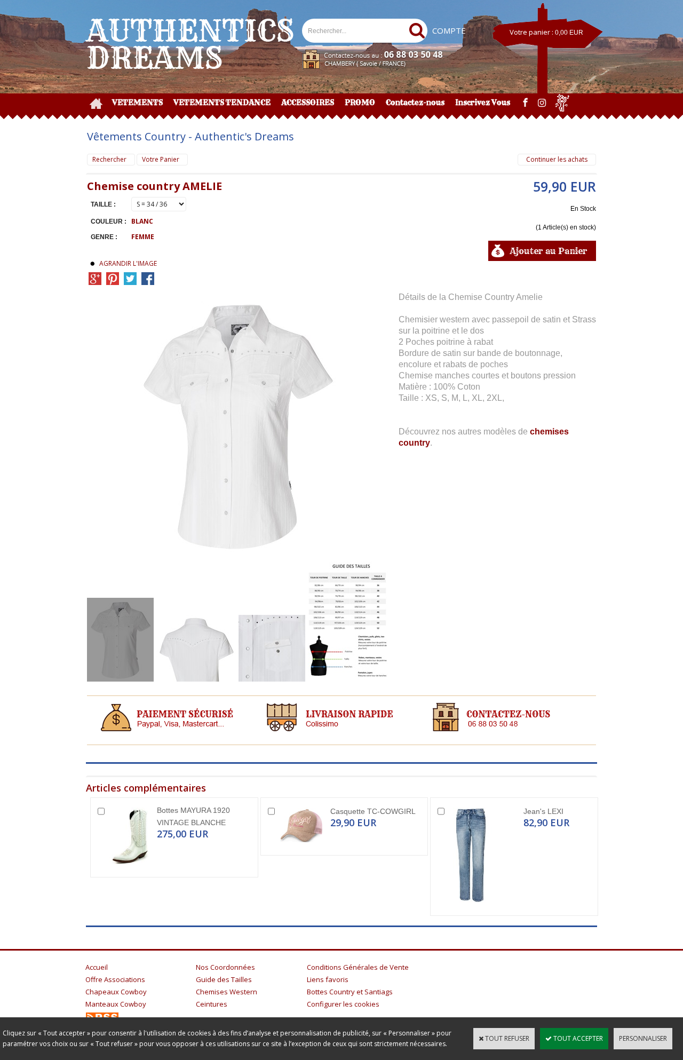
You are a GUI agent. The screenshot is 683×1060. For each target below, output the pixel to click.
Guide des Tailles (224, 979)
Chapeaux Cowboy (116, 991)
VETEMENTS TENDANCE (222, 102)
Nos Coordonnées (225, 967)
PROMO (360, 102)
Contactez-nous (415, 102)
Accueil (96, 967)
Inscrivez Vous (482, 102)
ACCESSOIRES (307, 102)
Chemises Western (226, 991)
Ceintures (211, 1004)
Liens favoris (327, 979)
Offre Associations (115, 979)
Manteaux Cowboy (115, 1004)
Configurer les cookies (343, 1004)
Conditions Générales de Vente (358, 967)
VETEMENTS (137, 102)
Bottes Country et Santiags (350, 991)
